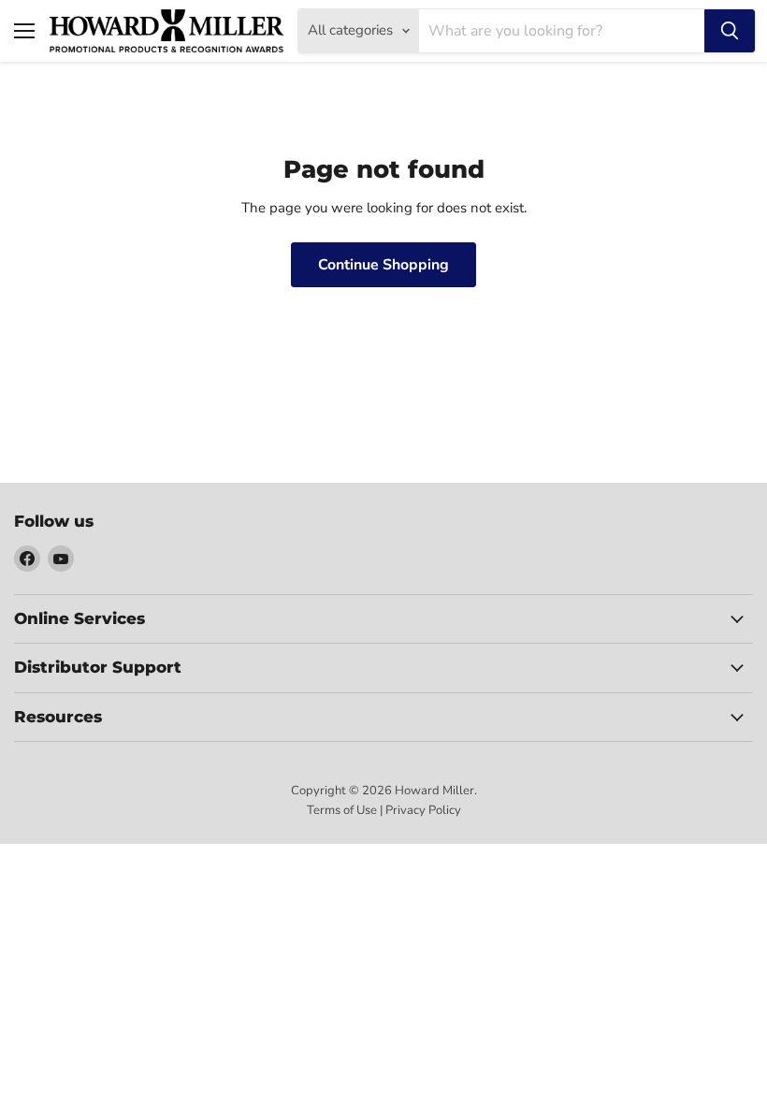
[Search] (729, 30)
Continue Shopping (383, 264)
